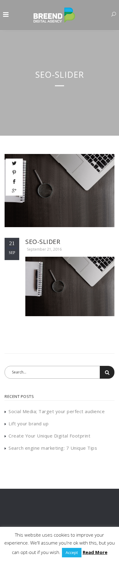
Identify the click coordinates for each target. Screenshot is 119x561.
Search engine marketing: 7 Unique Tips (53, 448)
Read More (95, 552)
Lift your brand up (29, 423)
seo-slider (42, 242)
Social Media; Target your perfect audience (57, 411)
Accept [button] (72, 552)
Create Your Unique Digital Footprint (49, 436)
